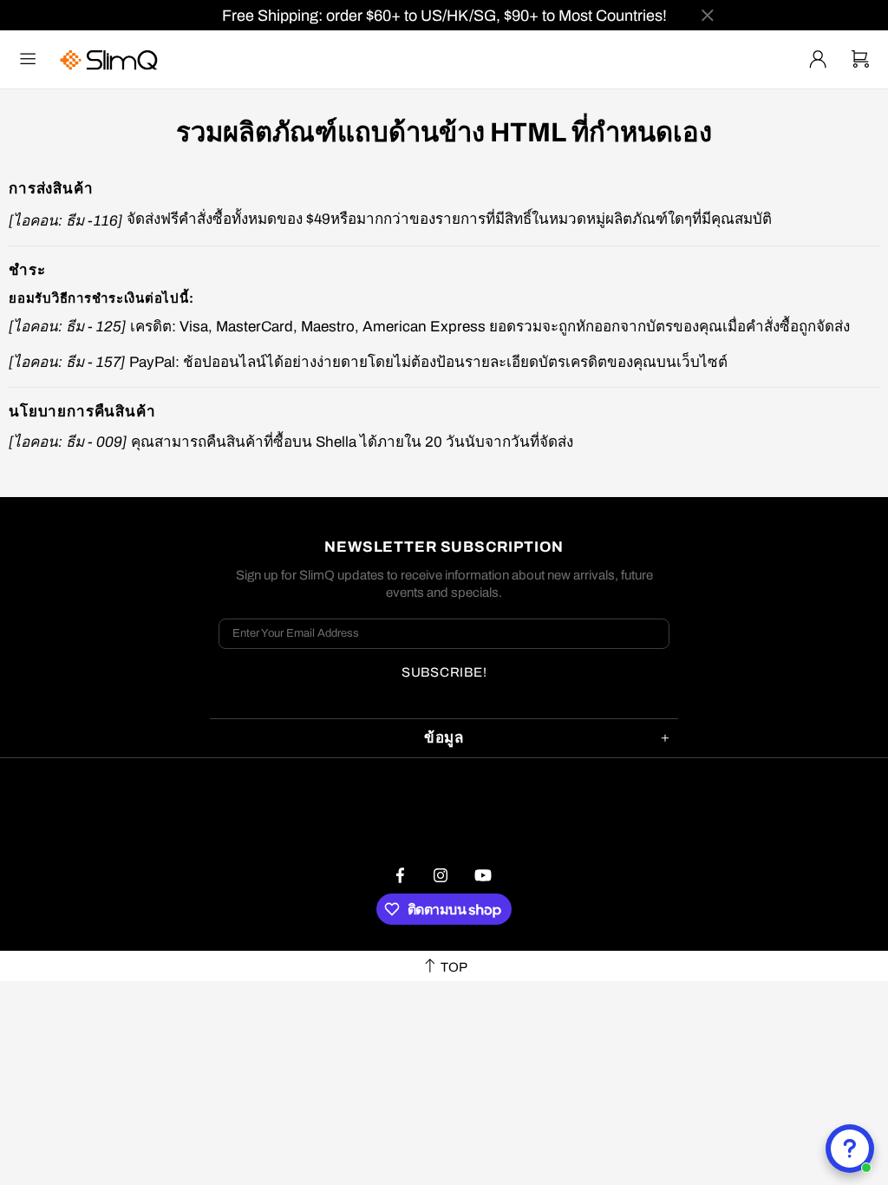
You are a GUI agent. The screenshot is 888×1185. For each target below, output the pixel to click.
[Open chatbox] (850, 1148)
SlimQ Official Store (111, 59)
